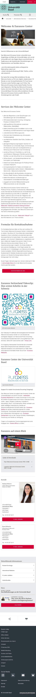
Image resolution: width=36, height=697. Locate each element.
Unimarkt (3, 644)
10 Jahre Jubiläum (7, 575)
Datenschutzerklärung (23, 680)
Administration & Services (20, 18)
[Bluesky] (33, 675)
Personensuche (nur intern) (8, 641)
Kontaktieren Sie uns (18, 270)
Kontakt (3, 686)
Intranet (3, 666)
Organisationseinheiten (14, 1)
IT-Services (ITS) (5, 647)
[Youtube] (23, 675)
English (4, 1)
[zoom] (18, 37)
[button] (9, 619)
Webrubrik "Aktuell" (24, 215)
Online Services (5, 638)
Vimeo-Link (28, 340)
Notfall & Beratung (6, 650)
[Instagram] (3, 675)
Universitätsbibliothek (6, 656)
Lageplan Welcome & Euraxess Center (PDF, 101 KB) (14, 467)
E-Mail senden (18, 519)
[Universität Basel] (10, 7)
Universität (8, 18)
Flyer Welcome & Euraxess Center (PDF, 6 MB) (16, 461)
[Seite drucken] (26, 619)
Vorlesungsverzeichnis (7, 659)
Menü (30, 15)
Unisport (3, 662)
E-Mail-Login (4, 631)
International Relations (8, 570)
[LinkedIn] (13, 675)
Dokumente (22, 1)
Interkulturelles (6, 580)
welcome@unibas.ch (8, 263)
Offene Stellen (5, 635)
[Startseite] (2, 19)
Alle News (18, 605)
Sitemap (3, 683)
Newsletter (21, 683)
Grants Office (14, 423)
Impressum (4, 680)
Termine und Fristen (6, 653)
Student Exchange (7, 565)
